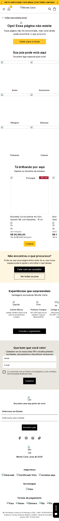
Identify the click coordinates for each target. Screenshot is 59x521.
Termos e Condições (34, 372)
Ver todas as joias (29, 276)
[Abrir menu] (3, 9)
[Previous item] (1, 2)
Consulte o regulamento (29, 331)
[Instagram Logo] (26, 438)
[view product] (29, 195)
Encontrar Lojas (29, 427)
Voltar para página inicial (16, 17)
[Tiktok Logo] (39, 438)
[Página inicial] (29, 9)
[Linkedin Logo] (33, 438)
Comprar (29, 244)
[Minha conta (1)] (9, 9)
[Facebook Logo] (19, 438)
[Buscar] (49, 9)
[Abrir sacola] (54, 9)
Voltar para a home (29, 41)
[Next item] (57, 2)
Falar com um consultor (30, 269)
